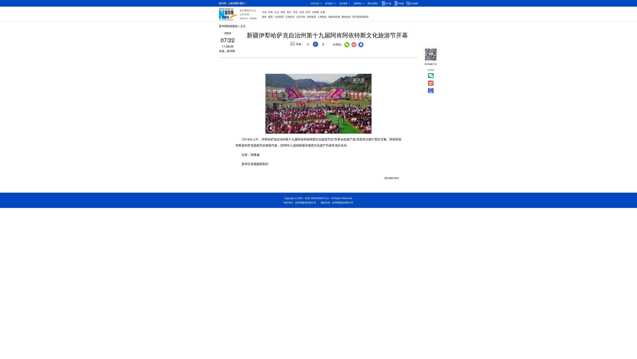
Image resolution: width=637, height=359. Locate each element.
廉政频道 (346, 16)
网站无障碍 (373, 3)
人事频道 (322, 16)
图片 (289, 12)
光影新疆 (311, 16)
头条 (264, 12)
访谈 (301, 12)
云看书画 (300, 16)
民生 (295, 12)
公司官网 (244, 14)
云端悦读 (289, 16)
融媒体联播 (334, 16)
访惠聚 (315, 12)
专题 (322, 12)
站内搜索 (414, 3)
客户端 (388, 3)
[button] (271, 130)
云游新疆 (279, 16)
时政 (270, 12)
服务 (264, 16)
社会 (277, 12)
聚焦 (283, 12)
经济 (308, 12)
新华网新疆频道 (228, 26)
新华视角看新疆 (360, 16)
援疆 (270, 16)
